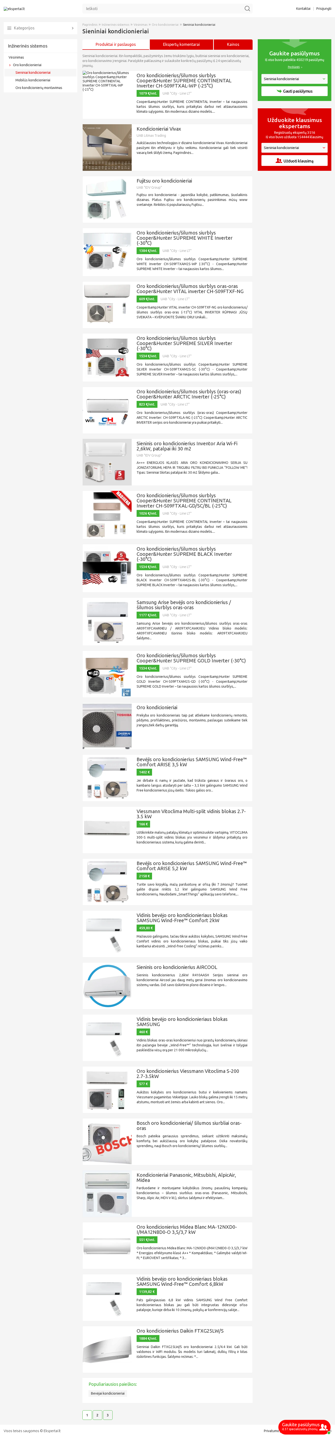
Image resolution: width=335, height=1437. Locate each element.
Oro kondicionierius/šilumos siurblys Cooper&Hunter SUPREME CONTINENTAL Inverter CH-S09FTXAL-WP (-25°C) (184, 80)
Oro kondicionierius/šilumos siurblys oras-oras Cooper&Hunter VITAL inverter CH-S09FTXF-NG (190, 288)
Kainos (233, 44)
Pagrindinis (89, 24)
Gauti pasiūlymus (297, 91)
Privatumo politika (277, 1431)
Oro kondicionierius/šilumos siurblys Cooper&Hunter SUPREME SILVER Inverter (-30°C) (184, 343)
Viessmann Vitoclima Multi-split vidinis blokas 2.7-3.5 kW (191, 813)
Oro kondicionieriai (27, 65)
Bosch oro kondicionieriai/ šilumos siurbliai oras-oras (189, 1125)
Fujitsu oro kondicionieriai (164, 181)
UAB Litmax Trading (151, 135)
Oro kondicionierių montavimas (38, 88)
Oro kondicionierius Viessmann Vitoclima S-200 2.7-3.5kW (188, 1073)
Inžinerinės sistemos (27, 45)
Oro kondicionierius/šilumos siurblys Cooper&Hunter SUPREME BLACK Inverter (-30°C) (184, 554)
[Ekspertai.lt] (14, 9)
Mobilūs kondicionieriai (32, 80)
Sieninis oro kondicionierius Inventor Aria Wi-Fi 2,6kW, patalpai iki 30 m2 (187, 446)
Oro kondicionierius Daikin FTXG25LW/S (180, 1331)
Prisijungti (323, 9)
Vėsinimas (16, 57)
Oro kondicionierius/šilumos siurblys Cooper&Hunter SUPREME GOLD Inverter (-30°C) (191, 658)
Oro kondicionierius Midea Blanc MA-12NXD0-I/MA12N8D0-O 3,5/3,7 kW (187, 1229)
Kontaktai (303, 9)
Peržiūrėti (294, 66)
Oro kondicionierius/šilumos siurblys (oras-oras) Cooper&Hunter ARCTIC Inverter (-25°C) (189, 394)
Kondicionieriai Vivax (159, 129)
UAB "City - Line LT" (177, 93)
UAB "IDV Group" (149, 187)
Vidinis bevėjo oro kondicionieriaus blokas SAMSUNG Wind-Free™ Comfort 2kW (182, 917)
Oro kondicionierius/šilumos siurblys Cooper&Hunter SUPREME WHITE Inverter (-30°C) (184, 238)
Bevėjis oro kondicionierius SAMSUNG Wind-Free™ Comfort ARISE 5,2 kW (192, 865)
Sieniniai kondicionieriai (33, 72)
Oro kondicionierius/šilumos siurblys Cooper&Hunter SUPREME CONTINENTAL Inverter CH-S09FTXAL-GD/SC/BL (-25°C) (184, 500)
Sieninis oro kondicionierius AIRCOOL (177, 967)
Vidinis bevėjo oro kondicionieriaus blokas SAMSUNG (182, 1021)
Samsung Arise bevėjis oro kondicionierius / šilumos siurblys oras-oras (184, 604)
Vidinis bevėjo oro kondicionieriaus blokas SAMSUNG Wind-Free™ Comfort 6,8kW (182, 1281)
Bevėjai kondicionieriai (108, 1393)
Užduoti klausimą (298, 161)
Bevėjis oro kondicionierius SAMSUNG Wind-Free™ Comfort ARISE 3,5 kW (192, 761)
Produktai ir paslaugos (116, 44)
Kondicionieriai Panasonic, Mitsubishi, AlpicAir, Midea (186, 1177)
